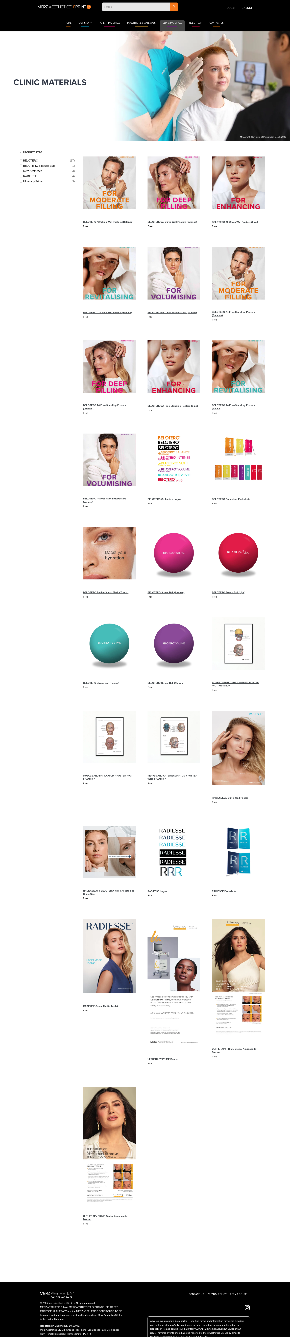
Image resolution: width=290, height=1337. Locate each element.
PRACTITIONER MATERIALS (141, 23)
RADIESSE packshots (224, 891)
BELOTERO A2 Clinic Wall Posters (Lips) (235, 222)
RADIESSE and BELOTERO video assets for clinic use (108, 892)
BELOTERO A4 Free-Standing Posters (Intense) (104, 407)
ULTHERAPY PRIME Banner (163, 1059)
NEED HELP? (195, 23)
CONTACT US (216, 23)
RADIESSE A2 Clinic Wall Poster (230, 797)
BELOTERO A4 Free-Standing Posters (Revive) (233, 407)
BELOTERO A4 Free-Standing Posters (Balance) (233, 314)
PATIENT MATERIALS (109, 23)
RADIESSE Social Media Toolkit (101, 1006)
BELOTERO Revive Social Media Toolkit (105, 592)
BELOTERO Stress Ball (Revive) (101, 683)
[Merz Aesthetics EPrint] (64, 6)
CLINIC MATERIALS (172, 23)
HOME (68, 23)
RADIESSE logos (157, 891)
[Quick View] (131, 214)
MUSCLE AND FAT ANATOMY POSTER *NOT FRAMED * (108, 777)
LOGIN (231, 7)
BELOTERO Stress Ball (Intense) (166, 592)
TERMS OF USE (238, 1294)
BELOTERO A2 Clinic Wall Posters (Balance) (108, 222)
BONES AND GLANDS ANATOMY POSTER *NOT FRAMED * (235, 684)
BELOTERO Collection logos (164, 499)
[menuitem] (232, 7)
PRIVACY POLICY (217, 1294)
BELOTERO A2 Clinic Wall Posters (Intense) (172, 222)
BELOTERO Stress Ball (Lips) (228, 592)
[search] (136, 7)
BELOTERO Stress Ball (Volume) (166, 683)
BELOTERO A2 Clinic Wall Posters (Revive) (107, 312)
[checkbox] (49, 161)
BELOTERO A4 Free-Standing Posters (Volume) (104, 500)
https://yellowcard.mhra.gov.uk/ (183, 1325)
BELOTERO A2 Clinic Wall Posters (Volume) (172, 312)
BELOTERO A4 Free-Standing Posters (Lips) (173, 406)
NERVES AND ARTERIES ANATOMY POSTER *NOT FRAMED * (172, 777)
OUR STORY (85, 23)
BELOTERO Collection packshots (231, 499)
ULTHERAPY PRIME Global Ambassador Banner (234, 1051)
